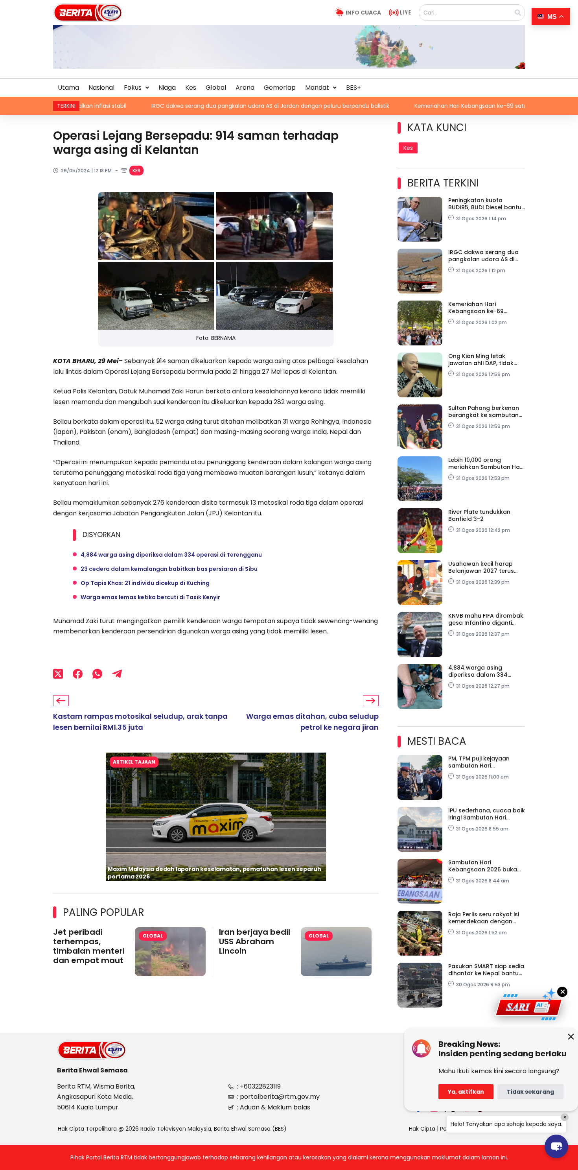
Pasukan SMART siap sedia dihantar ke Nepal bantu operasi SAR (486, 970)
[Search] (518, 12)
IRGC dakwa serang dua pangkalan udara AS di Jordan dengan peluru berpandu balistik (199, 106)
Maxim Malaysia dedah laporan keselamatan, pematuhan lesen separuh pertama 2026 (214, 872)
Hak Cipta (422, 1129)
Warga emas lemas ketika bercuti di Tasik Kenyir (150, 597)
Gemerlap (280, 87)
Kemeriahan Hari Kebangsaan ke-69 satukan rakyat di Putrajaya (430, 106)
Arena (245, 87)
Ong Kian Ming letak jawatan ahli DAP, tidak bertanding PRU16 (481, 359)
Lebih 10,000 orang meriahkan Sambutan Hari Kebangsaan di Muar (485, 463)
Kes (190, 87)
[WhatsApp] (97, 673)
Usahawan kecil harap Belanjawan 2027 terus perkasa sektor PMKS (481, 567)
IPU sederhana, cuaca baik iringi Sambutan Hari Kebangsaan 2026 (486, 814)
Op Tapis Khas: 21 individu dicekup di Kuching (145, 583)
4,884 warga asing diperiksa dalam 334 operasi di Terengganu (171, 555)
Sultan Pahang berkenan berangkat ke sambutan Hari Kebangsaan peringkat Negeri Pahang (484, 411)
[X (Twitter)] (58, 673)
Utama (68, 87)
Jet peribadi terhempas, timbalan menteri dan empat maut (89, 946)
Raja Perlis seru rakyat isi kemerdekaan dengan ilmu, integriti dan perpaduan (483, 918)
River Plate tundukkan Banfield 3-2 (479, 515)
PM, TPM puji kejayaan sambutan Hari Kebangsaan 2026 (479, 762)
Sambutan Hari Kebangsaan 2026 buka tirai (482, 866)
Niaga (167, 87)
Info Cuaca (363, 13)
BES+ (353, 87)
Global (216, 87)
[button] (136, 88)
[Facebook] (78, 673)
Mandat (317, 87)
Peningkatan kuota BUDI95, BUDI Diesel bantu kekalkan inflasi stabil (484, 204)
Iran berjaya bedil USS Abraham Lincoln (254, 941)
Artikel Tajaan (134, 761)
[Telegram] (117, 673)
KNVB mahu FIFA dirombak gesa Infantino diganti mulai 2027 (485, 619)
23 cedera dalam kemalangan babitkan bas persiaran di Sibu (169, 569)
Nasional (101, 87)
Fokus (133, 87)
